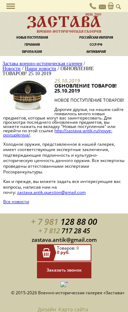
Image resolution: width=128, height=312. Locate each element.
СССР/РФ (96, 44)
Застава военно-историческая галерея (42, 63)
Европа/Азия (32, 51)
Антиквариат (96, 51)
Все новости (16, 202)
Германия (32, 44)
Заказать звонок (64, 270)
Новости (11, 68)
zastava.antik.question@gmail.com (51, 192)
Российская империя (96, 37)
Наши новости (40, 68)
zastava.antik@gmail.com (64, 239)
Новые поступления (32, 37)
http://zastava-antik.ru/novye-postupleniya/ (57, 133)
